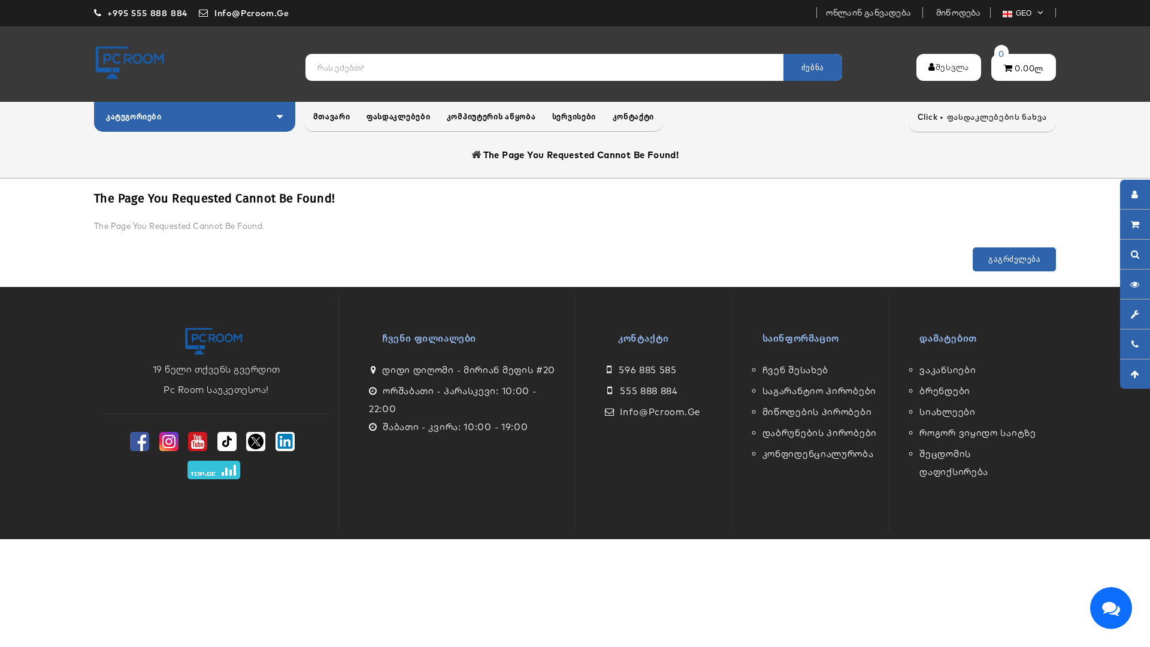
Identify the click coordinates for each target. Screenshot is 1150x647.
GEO (1025, 13)
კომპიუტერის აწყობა (491, 116)
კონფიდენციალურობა (818, 453)
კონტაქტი (634, 116)
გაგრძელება (1014, 259)
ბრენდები (944, 391)
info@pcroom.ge (660, 412)
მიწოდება (958, 12)
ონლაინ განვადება (869, 12)
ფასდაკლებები (398, 116)
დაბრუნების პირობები (819, 433)
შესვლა (952, 67)
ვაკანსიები (947, 370)
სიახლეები (947, 412)
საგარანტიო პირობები (819, 391)
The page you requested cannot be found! (581, 155)
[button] (194, 117)
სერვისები (574, 116)
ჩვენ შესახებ (795, 370)
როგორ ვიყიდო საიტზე (977, 433)
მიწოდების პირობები (817, 412)
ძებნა (812, 67)
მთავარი (331, 116)
